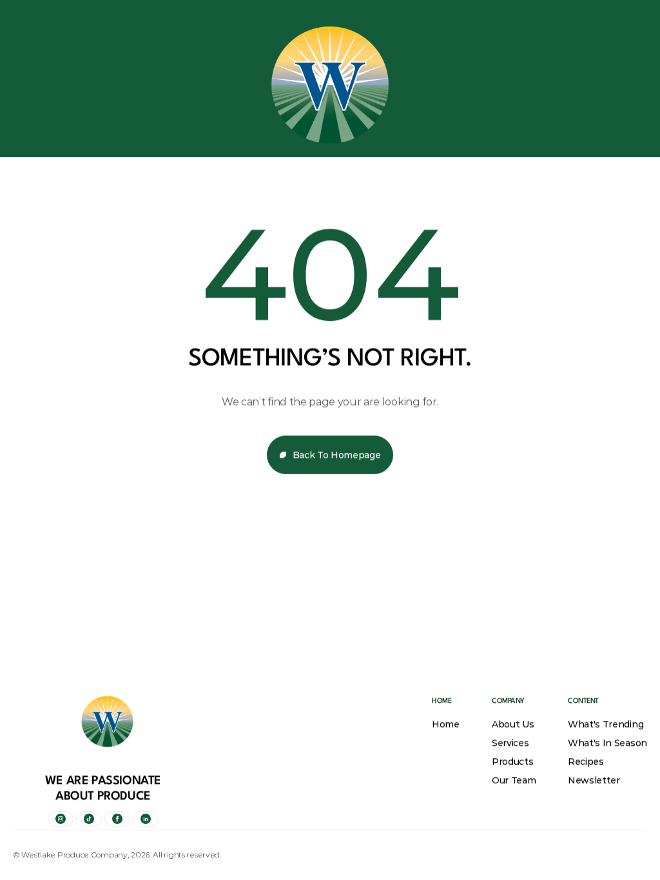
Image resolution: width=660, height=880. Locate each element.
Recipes (586, 761)
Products (512, 761)
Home (446, 724)
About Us (513, 724)
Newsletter (594, 780)
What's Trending (605, 724)
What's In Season (607, 743)
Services (510, 743)
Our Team (514, 780)
